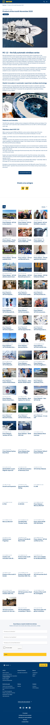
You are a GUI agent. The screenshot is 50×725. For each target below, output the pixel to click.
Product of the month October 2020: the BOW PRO (9, 592)
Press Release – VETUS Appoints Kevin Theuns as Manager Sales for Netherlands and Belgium (25, 328)
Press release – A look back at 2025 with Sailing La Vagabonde (24, 241)
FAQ (3, 689)
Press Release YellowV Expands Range (40, 452)
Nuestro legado (6, 678)
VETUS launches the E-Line (40, 575)
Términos (25, 719)
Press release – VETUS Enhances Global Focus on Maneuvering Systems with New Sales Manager (40, 276)
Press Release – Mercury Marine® (39, 504)
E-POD (5, 504)
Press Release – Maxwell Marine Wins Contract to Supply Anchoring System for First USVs (24, 364)
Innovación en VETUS (7, 674)
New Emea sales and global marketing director (40, 610)
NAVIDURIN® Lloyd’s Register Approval (9, 469)
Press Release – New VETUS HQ (40, 399)
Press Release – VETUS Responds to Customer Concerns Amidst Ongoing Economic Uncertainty (40, 328)
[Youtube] (26, 708)
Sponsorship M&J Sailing (23, 487)
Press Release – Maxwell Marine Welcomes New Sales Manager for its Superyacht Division (24, 346)
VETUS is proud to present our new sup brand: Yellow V (8, 610)
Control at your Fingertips (7, 539)
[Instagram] (23, 708)
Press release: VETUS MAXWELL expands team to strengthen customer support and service (40, 223)
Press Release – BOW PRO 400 (24, 434)
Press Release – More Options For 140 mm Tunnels (24, 399)
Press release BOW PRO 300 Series (39, 522)
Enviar (6, 654)
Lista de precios (6, 696)
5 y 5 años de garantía (7, 691)
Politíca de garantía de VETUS (9, 692)
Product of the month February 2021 (24, 557)
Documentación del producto (9, 687)
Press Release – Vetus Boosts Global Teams (24, 381)
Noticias (4, 5)
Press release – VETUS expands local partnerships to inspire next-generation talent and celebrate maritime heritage (9, 258)
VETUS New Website (40, 468)
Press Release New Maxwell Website (24, 452)
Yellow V (34, 674)
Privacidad (25, 713)
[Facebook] (20, 708)
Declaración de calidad (7, 694)
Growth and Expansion (9, 486)
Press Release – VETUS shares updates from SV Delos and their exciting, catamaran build (25, 293)
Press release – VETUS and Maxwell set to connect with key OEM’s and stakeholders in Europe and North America (25, 258)
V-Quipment (34, 672)
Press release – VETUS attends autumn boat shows (9, 276)
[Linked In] (29, 708)
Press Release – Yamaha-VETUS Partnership (7, 434)
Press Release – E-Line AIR (40, 416)
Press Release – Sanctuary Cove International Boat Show (39, 381)
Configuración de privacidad (25, 715)
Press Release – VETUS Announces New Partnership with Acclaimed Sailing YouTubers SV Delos (40, 311)
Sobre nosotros (6, 672)
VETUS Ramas (35, 687)
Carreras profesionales (7, 680)
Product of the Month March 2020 (24, 539)
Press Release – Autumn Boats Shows (9, 381)
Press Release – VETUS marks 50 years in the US (25, 416)
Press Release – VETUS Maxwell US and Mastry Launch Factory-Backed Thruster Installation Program (8, 311)
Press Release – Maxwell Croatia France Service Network (7, 416)
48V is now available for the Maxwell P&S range (40, 557)
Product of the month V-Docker (9, 575)
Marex (33, 675)
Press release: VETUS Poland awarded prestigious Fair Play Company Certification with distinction (24, 223)
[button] (44, 1)
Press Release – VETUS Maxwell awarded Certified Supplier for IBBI (8, 364)
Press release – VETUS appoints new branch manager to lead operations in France (40, 258)
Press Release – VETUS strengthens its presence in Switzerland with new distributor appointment (40, 364)
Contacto (34, 686)
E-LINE (36, 486)
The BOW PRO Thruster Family (22, 522)
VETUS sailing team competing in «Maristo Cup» (24, 610)
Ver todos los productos (22, 672)
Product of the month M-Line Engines (40, 592)
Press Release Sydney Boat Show (9, 452)
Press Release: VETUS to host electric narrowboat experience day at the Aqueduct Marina (9, 223)
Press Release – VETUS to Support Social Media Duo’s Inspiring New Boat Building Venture (8, 328)
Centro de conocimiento (7, 686)
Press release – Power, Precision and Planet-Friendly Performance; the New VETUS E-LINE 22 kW (9, 241)
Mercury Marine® (8, 521)
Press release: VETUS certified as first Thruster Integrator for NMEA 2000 (40, 540)
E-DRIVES (21, 504)
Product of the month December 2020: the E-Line (25, 575)
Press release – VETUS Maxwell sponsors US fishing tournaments (25, 276)
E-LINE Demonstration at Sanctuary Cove (24, 469)
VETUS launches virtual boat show (25, 592)
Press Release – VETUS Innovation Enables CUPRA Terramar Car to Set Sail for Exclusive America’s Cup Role (24, 311)
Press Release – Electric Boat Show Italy (8, 399)
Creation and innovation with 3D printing (8, 557)
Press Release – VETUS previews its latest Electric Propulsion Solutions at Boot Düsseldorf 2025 (40, 293)
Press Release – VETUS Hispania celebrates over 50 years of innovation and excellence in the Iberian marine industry (9, 293)
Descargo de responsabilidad (25, 717)
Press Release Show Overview (40, 434)
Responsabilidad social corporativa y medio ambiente (10, 676)
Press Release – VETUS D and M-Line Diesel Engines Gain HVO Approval (40, 346)
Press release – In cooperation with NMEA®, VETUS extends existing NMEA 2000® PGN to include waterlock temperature (40, 241)
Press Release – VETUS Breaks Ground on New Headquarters (9, 346)
